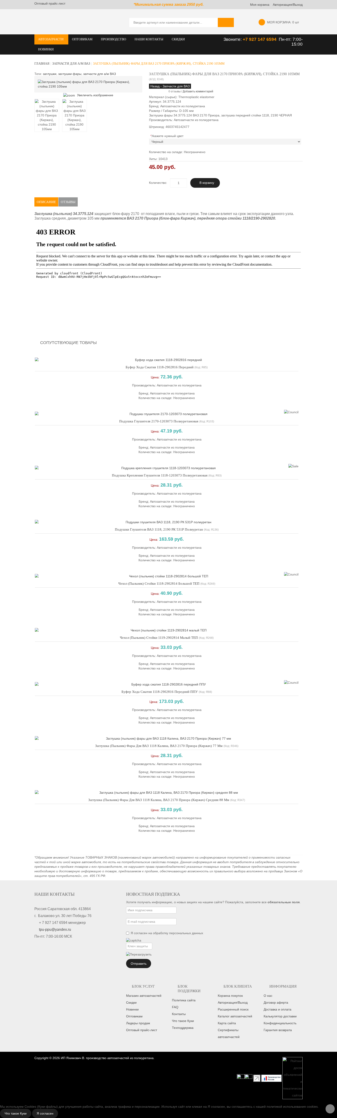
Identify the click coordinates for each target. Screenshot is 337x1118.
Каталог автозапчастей (235, 1016)
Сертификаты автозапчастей (229, 1033)
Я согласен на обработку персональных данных (167, 933)
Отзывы (68, 202)
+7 (246, 39)
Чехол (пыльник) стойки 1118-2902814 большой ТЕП (158, 583)
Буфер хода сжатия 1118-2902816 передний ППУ (160, 692)
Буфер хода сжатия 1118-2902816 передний (159, 367)
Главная (41, 63)
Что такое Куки (183, 1021)
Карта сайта (227, 1023)
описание (46, 202)
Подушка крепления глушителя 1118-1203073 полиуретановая (159, 475)
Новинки (132, 1009)
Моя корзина (259, 4)
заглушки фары (69, 74)
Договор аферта (276, 1002)
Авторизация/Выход (288, 4)
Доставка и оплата (277, 1009)
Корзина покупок (230, 995)
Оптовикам (134, 1016)
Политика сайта (184, 1000)
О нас (268, 995)
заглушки (49, 74)
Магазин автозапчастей (143, 995)
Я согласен (45, 1113)
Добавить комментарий (198, 91)
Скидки (131, 1002)
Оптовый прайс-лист (49, 3)
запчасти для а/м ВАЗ (99, 74)
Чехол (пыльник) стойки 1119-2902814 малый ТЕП (159, 637)
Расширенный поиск (233, 1009)
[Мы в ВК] (248, 1078)
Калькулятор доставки (280, 1016)
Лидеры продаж (138, 1023)
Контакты (179, 1014)
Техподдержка (182, 1028)
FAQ (175, 1007)
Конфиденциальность (280, 1023)
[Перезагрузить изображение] (139, 954)
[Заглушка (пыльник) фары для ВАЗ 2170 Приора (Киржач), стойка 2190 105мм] (46, 115)
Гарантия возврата (278, 1030)
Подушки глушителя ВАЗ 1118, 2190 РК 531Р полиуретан (159, 529)
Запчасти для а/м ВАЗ (71, 63)
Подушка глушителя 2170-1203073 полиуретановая (158, 421)
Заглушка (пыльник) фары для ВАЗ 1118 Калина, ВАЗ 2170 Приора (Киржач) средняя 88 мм (158, 800)
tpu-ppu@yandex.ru (55, 929)
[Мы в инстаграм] (241, 1078)
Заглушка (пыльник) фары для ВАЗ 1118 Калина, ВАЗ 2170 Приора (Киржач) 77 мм (159, 746)
